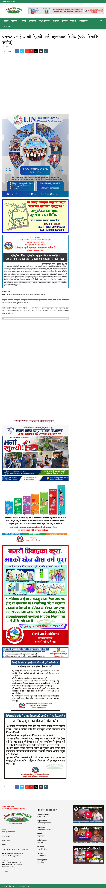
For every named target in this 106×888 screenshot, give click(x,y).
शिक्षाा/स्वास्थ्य (44, 20)
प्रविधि (73, 20)
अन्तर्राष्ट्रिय (83, 20)
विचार (24, 20)
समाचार (14, 20)
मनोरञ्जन (7, 26)
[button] (101, 21)
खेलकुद (64, 20)
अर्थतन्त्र (55, 20)
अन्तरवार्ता (32, 20)
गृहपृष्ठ (6, 20)
